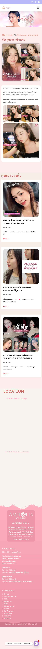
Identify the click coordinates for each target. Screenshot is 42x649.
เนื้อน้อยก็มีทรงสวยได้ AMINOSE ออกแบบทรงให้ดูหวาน (17, 289)
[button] (38, 7)
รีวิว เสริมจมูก (7, 35)
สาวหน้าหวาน (33, 35)
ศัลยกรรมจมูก (21, 35)
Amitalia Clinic (10, 561)
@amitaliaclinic (15, 556)
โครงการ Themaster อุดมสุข (19, 572)
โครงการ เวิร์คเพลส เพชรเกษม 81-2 (21, 581)
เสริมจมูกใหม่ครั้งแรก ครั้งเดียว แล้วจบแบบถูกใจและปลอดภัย (18, 222)
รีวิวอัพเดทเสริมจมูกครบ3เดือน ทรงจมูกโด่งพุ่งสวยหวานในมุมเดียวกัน (18, 357)
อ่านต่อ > (6, 239)
